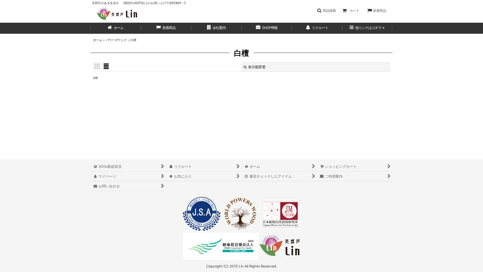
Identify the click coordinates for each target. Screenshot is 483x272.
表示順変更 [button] (257, 67)
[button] (326, 10)
